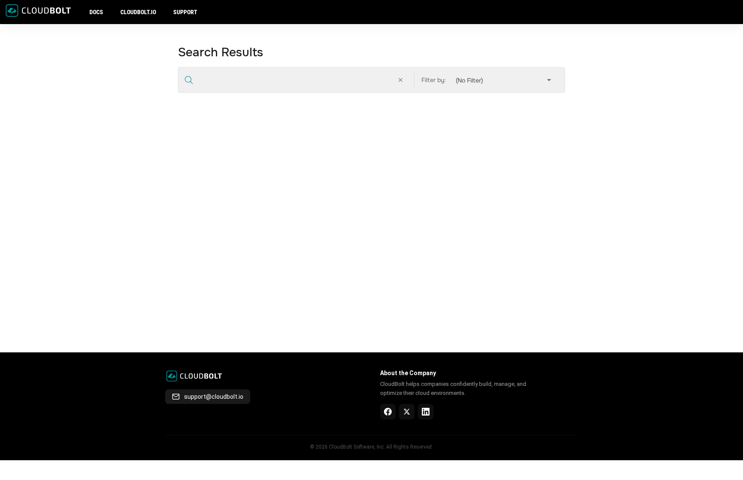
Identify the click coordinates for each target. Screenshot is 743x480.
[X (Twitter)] (406, 411)
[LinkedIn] (426, 412)
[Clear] (402, 80)
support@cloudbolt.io (213, 396)
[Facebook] (388, 412)
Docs (96, 12)
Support (185, 12)
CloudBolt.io (138, 12)
